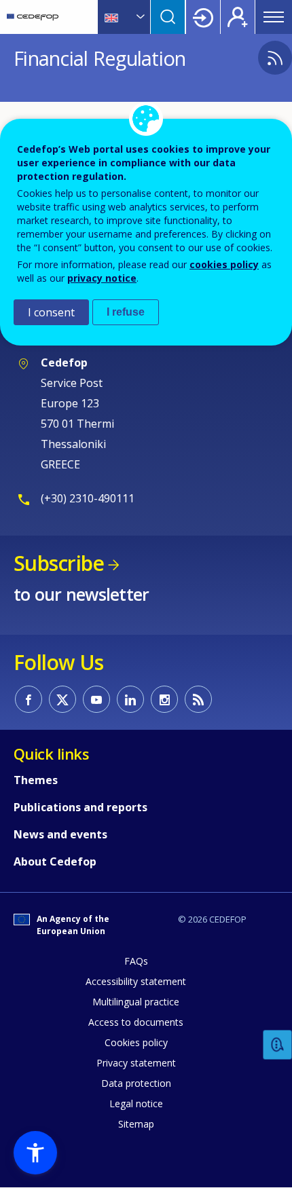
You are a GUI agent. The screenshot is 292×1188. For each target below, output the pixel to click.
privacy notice (101, 278)
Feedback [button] (277, 1045)
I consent (51, 312)
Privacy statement (136, 1062)
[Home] (32, 17)
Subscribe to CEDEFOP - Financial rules (275, 58)
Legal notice (136, 1103)
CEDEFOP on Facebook (28, 699)
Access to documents (135, 1022)
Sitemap (136, 1123)
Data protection (136, 1083)
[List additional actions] (139, 17)
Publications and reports (80, 807)
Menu (273, 17)
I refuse (126, 312)
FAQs (136, 960)
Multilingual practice (135, 1001)
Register (238, 17)
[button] (35, 1152)
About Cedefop (55, 861)
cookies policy (224, 264)
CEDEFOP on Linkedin (130, 699)
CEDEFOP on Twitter (62, 699)
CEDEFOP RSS (198, 699)
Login (203, 17)
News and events (60, 834)
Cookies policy (136, 1042)
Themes (36, 780)
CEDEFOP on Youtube (96, 699)
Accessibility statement (136, 981)
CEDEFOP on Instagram (164, 699)
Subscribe (59, 563)
